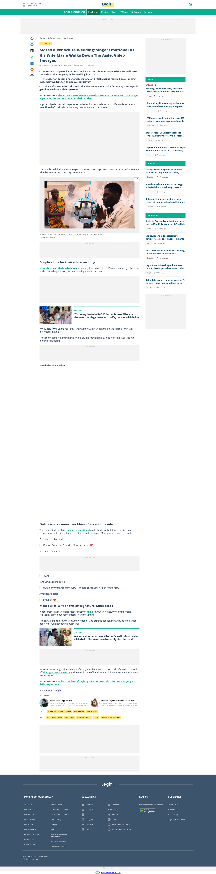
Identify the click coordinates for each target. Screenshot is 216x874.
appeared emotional (78, 530)
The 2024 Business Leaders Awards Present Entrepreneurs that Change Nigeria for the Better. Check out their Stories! (89, 97)
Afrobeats (79, 711)
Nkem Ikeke (67, 65)
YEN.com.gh (54, 690)
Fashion (148, 12)
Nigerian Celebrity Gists (59, 711)
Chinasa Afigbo (77, 65)
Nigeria (149, 243)
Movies (104, 12)
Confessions (151, 111)
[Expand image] (136, 179)
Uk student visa (54, 717)
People (149, 273)
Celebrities (93, 12)
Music (113, 12)
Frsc (96, 717)
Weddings (92, 711)
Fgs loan (69, 717)
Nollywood (136, 12)
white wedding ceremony (75, 107)
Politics (149, 96)
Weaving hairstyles (111, 717)
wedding (88, 611)
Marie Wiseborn (67, 268)
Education (150, 125)
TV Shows (123, 12)
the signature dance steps (57, 672)
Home (42, 38)
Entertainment (74, 12)
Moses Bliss (46, 268)
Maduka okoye (84, 717)
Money (149, 287)
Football (149, 155)
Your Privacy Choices (111, 872)
